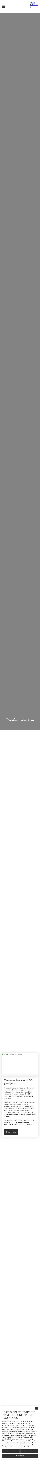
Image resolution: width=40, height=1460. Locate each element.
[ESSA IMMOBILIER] (34, 6)
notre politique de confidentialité (24, 1447)
